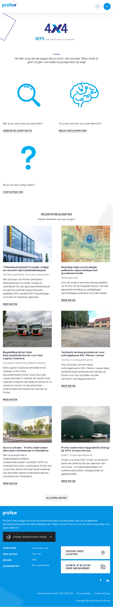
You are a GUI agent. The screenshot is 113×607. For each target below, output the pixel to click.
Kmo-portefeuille (41, 565)
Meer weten (10, 304)
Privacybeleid (84, 593)
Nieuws (7, 560)
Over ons (36, 554)
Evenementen (11, 566)
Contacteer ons (40, 548)
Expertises (9, 548)
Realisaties (10, 554)
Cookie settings (102, 593)
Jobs (34, 559)
